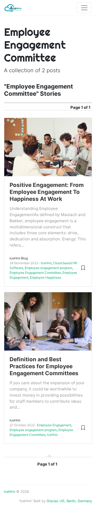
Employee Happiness (45, 277)
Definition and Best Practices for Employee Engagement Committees (44, 366)
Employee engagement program (48, 268)
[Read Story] (83, 268)
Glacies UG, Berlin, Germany (69, 501)
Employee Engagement (54, 425)
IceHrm (46, 263)
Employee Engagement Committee (35, 273)
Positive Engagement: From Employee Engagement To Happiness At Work (47, 192)
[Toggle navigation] (84, 7)
